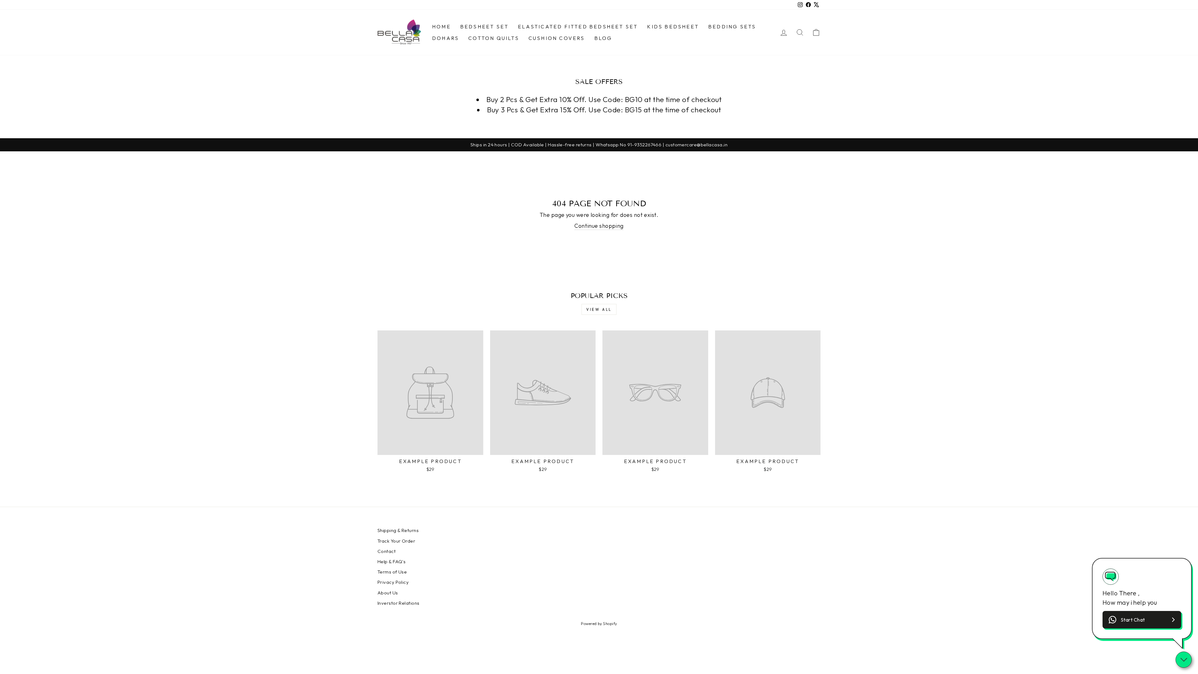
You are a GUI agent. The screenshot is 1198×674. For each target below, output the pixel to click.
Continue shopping (599, 225)
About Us (387, 593)
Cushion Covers (556, 38)
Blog (603, 38)
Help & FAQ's (391, 561)
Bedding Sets (732, 26)
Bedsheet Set (484, 26)
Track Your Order (396, 541)
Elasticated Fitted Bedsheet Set (578, 26)
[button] (1142, 619)
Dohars (445, 38)
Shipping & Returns (398, 530)
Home (441, 26)
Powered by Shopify (599, 623)
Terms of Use (392, 572)
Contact (386, 551)
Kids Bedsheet (673, 26)
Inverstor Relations (398, 603)
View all (599, 309)
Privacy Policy (393, 582)
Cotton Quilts (493, 38)
